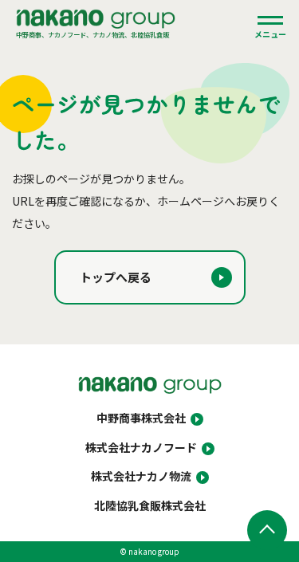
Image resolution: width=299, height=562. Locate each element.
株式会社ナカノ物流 (141, 476)
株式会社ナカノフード (141, 447)
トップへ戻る (115, 277)
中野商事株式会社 (141, 418)
